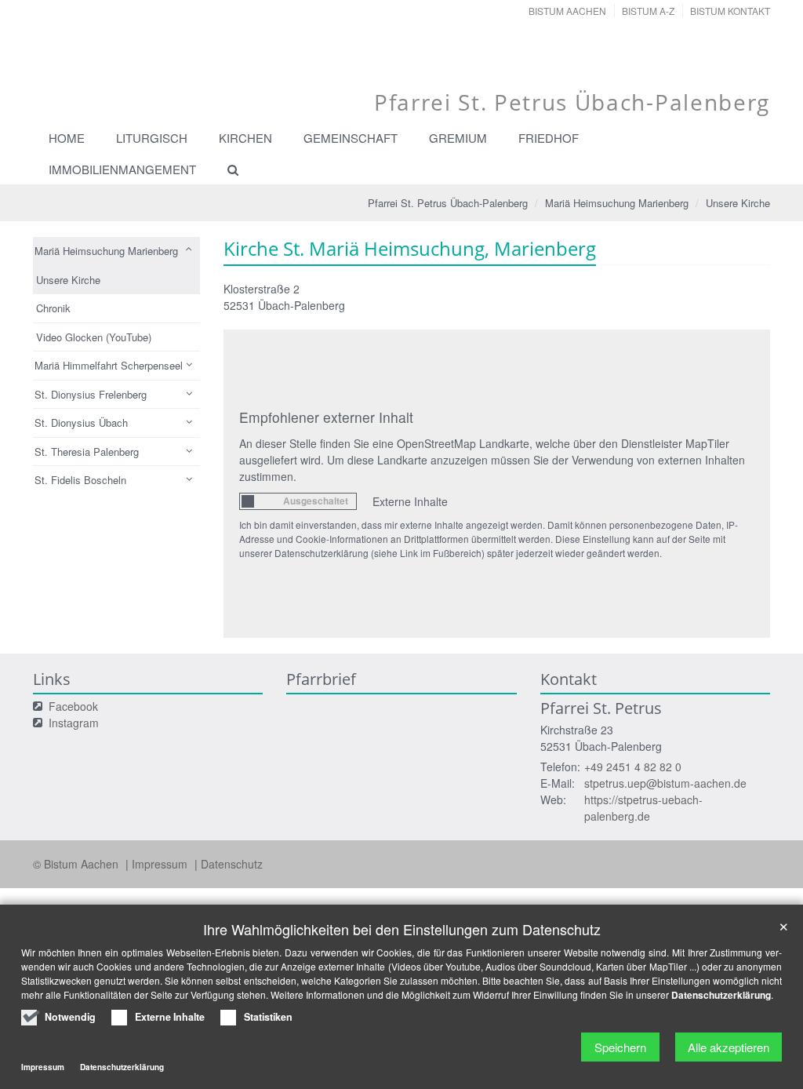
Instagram (74, 722)
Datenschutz (232, 864)
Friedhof (548, 137)
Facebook (73, 706)
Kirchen (245, 137)
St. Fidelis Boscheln (80, 479)
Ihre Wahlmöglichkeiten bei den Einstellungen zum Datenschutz (402, 929)
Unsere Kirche (738, 202)
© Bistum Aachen (77, 864)
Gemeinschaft (350, 137)
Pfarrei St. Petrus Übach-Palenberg (448, 202)
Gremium (458, 137)
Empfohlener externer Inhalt (326, 417)
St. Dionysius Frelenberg (91, 394)
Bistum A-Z (648, 10)
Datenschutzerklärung (721, 995)
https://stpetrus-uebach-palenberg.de (643, 808)
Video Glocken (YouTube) (93, 337)
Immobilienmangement (122, 169)
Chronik (53, 307)
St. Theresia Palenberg (87, 451)
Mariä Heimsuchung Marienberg (617, 202)
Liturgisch (151, 137)
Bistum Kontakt (730, 10)
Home (67, 137)
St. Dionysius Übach (81, 422)
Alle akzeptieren (728, 1047)
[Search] (226, 169)
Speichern (620, 1047)
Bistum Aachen (567, 10)
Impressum (161, 864)
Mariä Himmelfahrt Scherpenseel (109, 365)
